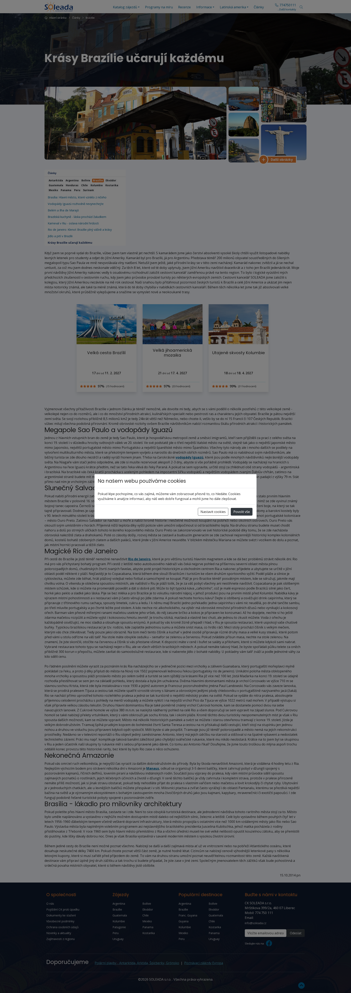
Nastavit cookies (213, 511)
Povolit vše (241, 511)
